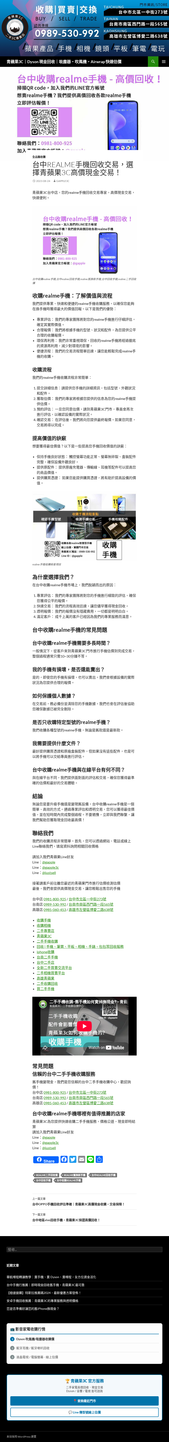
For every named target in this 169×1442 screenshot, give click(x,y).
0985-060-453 (55, 909)
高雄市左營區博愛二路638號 (91, 909)
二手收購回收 (47, 983)
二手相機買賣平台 (51, 973)
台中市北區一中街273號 (87, 899)
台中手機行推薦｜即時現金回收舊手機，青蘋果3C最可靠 (45, 1285)
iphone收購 (45, 952)
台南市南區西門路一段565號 (91, 904)
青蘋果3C (44, 936)
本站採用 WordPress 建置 (21, 1436)
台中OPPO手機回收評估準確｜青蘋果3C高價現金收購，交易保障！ (78, 1201)
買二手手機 (45, 989)
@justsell (49, 872)
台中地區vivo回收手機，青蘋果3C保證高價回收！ (66, 1217)
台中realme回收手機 (104, 1175)
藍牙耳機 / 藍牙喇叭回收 (31, 1348)
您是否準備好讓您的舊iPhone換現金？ (33, 1308)
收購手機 (44, 920)
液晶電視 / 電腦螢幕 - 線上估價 (35, 1357)
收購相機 (44, 925)
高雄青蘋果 (45, 978)
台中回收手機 (43, 1180)
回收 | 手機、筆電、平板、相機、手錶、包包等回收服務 (80, 946)
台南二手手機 (47, 957)
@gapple (48, 862)
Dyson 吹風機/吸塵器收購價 (33, 1339)
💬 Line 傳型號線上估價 (84, 1412)
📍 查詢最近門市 (84, 1401)
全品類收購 (39, 157)
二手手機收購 (47, 941)
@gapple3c (50, 867)
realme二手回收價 (47, 1175)
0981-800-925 (55, 899)
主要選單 (163, 61)
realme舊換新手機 (74, 1175)
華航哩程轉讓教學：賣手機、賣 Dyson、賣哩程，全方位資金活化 (51, 1277)
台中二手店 (45, 962)
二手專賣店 (45, 931)
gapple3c (62, 181)
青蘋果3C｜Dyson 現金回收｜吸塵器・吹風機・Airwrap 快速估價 (64, 61)
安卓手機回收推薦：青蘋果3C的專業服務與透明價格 (42, 1301)
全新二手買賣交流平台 (54, 968)
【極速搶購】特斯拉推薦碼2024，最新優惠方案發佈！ (44, 1293)
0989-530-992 (55, 904)
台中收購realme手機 (69, 1180)
